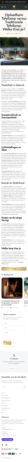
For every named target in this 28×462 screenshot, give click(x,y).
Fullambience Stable (7, 195)
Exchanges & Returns (5, 400)
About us (3, 393)
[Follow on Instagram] (6, 445)
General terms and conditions (5, 409)
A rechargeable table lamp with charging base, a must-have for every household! (10, 303)
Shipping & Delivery (5, 398)
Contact (3, 403)
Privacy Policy (6, 318)
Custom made (4, 395)
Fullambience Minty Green (7, 160)
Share (15, 269)
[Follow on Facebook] (2, 445)
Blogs (2, 412)
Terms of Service (14, 318)
